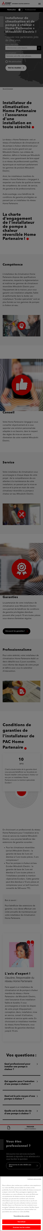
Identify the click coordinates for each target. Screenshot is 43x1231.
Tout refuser (22, 1222)
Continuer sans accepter (34, 1179)
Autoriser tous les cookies (21, 1227)
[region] (21, 1203)
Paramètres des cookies (21, 1216)
